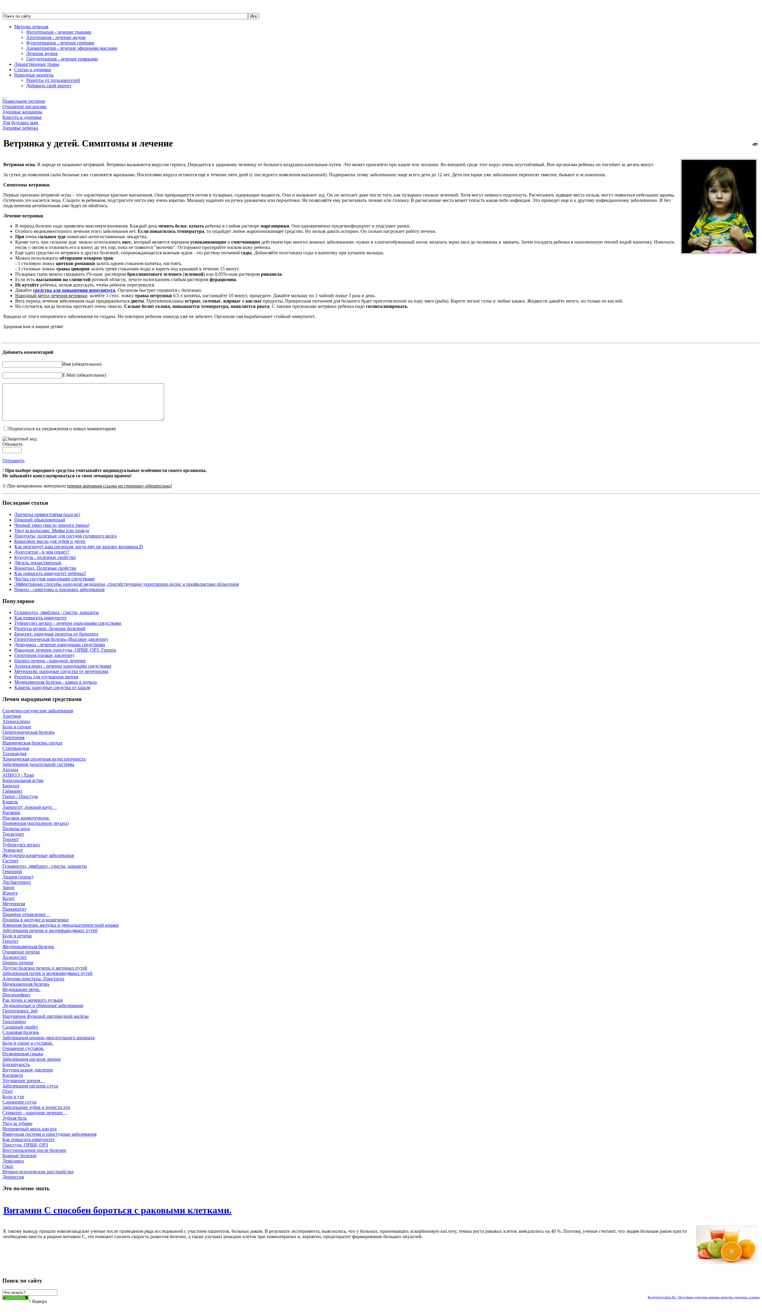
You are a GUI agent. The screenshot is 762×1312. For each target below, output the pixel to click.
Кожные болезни (19, 1155)
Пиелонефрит (16, 994)
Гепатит (10, 941)
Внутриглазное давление (27, 1069)
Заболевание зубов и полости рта (36, 1107)
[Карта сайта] (7, 95)
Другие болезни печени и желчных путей (44, 967)
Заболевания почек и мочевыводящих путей (47, 973)
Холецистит (14, 957)
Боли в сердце (16, 726)
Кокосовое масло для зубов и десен (49, 541)
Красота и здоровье (22, 117)
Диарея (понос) (17, 876)
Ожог (8, 1166)
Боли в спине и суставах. (27, 1042)
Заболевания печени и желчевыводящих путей (50, 930)
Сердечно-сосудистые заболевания (37, 710)
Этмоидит (12, 850)
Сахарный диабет (20, 1026)
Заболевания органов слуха (30, 1085)
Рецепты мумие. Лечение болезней (49, 628)
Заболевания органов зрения (31, 1059)
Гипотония (13, 737)
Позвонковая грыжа (22, 1053)
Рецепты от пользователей (53, 80)
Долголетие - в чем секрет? (41, 551)
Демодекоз (13, 1160)
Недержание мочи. (21, 989)
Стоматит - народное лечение (34, 1112)
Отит (7, 1091)
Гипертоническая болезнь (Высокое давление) (61, 639)
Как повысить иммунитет (40, 617)
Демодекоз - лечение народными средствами (59, 644)
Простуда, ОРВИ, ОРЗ (25, 1144)
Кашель (10, 801)
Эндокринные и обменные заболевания (42, 1005)
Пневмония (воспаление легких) (35, 823)
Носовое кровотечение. (26, 817)
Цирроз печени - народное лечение (50, 660)
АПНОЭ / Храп (18, 774)
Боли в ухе (13, 1096)
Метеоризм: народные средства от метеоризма (61, 671)
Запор (8, 887)
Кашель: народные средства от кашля (52, 687)
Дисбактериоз (16, 882)
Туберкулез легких (21, 844)
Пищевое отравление (26, 914)
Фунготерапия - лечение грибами (60, 42)
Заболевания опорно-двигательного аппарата (48, 1037)
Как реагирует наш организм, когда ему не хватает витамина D (78, 546)
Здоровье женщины (22, 111)
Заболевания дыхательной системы (38, 764)
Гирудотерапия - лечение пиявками (62, 58)
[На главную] (3, 95)
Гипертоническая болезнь (28, 732)
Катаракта (12, 1075)
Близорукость (16, 1064)
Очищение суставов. (23, 1048)
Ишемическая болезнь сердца (32, 742)
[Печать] (755, 141)
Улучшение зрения (23, 1080)
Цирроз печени (17, 962)
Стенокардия (15, 748)
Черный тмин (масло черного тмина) (51, 525)
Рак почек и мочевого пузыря (32, 1000)
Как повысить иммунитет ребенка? (50, 573)
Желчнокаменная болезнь (28, 946)
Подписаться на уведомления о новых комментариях (62, 428)
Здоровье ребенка (20, 127)
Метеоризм (13, 903)
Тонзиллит (13, 833)
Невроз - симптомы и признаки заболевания (59, 589)
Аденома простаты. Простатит (33, 978)
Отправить (13, 460)
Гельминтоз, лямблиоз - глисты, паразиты (56, 612)
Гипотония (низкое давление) (44, 655)
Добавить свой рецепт (48, 85)
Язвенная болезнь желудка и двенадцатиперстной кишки (60, 925)
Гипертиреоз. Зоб (20, 1010)
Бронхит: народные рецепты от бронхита (56, 633)
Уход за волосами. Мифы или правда (51, 530)
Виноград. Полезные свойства (45, 568)
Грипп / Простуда (20, 796)
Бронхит (11, 785)
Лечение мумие (42, 53)
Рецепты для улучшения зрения (46, 676)
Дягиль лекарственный (37, 562)
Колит (8, 898)
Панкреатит (14, 908)
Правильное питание (23, 101)
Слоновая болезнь (20, 1032)
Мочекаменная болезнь (25, 984)
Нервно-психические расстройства (38, 1171)
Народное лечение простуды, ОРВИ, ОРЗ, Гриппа (65, 649)
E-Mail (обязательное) (84, 375)
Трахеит (10, 839)
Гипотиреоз (14, 1021)
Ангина (10, 769)
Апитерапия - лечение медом (55, 37)
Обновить (12, 444)
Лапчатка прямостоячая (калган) (47, 514)
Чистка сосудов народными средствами (54, 578)
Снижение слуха (19, 1101)
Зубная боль (14, 1118)
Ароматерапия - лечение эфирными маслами (71, 48)
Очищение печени (21, 951)
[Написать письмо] (5, 95)
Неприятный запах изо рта (29, 1128)
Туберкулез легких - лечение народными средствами (67, 623)
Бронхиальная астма (22, 780)
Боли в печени (17, 935)
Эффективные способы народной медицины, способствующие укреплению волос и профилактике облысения (126, 584)
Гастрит (10, 860)
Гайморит (12, 791)
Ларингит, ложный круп (29, 807)
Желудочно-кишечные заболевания (38, 855)
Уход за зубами (17, 1123)
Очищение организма (24, 106)
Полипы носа (16, 828)
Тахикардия (14, 753)
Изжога (10, 892)
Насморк (11, 812)
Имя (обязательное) (82, 364)
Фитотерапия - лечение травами (58, 32)
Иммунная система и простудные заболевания (49, 1134)
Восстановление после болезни (34, 1150)
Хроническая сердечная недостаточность (44, 758)
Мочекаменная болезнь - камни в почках (55, 682)
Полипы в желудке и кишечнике (35, 919)
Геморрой (12, 871)
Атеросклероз (16, 721)
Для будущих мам (20, 122)
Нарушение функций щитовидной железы (45, 1016)
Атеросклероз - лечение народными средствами (62, 666)
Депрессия (13, 1176)
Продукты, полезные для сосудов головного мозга (65, 535)
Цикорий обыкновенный (39, 519)
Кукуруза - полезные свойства (45, 557)
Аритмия (11, 716)
